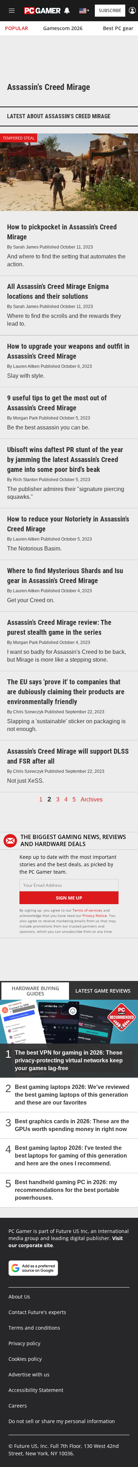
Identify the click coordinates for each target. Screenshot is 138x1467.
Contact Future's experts (37, 1312)
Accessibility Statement (35, 1390)
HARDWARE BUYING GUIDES (35, 991)
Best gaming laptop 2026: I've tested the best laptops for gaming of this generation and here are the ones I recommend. (71, 1155)
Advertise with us (29, 1374)
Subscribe (110, 10)
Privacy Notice (94, 915)
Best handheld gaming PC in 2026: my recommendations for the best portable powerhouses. (67, 1189)
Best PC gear (118, 28)
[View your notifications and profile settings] (67, 11)
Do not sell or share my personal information (61, 1421)
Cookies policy (25, 1358)
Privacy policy (24, 1343)
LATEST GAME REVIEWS (103, 990)
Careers (17, 1405)
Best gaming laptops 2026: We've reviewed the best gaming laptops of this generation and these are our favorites (72, 1094)
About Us (19, 1296)
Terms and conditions (34, 1327)
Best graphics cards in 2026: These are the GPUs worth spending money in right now (72, 1125)
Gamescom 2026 (62, 28)
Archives (92, 800)
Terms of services (88, 910)
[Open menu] (12, 10)
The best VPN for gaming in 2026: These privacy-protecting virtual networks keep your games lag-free (69, 1060)
